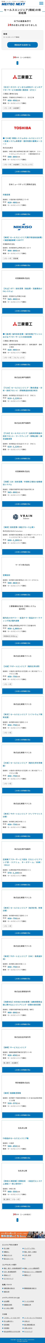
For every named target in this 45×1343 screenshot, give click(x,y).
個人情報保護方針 (29, 1325)
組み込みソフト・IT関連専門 (33, 1272)
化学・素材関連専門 (10, 1272)
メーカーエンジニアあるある (33, 1318)
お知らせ (27, 1321)
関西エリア (27, 1275)
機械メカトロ (8, 1255)
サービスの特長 (29, 1301)
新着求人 (6, 1252)
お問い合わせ (28, 1328)
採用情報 (6, 1325)
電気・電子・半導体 (30, 1252)
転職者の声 (27, 1305)
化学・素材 (27, 1255)
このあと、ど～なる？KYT (12, 1318)
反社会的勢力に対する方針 (12, 1331)
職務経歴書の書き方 (30, 1288)
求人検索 (6, 1248)
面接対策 (6, 1292)
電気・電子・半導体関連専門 (13, 1268)
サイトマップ (28, 1331)
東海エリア (7, 1275)
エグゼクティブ (8, 1278)
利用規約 (6, 1328)
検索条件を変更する (22, 45)
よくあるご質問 (9, 1308)
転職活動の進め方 (9, 1288)
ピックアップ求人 (29, 1248)
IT (24, 1259)
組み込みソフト (9, 1259)
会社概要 (6, 1301)
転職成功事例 (8, 1305)
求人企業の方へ (9, 1321)
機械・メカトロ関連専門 (31, 1268)
